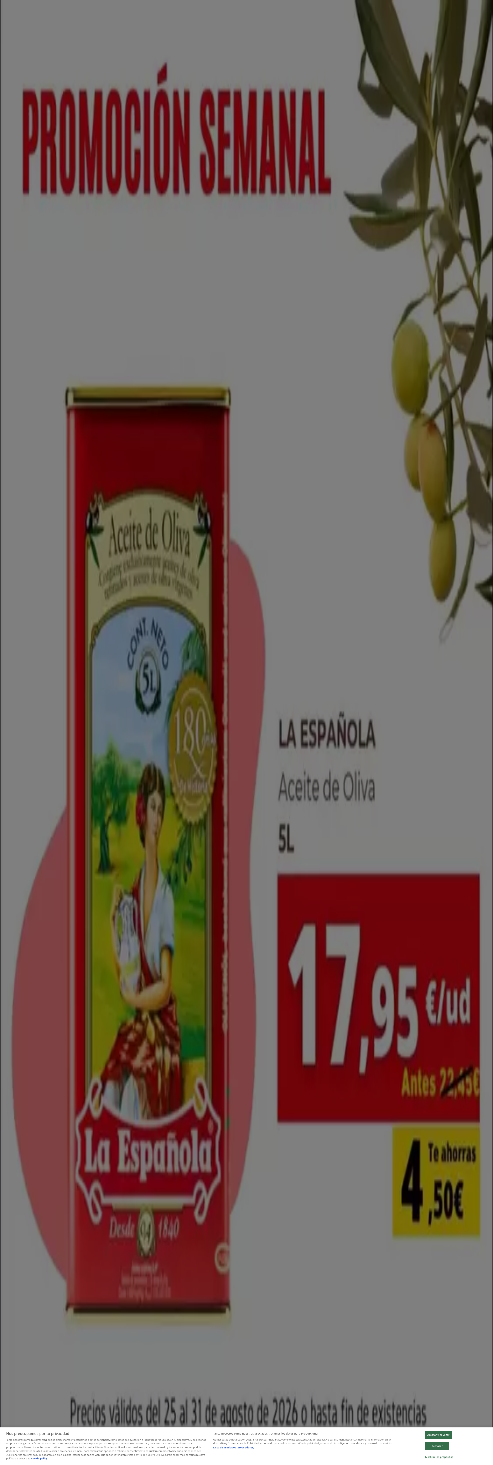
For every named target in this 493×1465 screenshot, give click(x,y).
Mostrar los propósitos (439, 1457)
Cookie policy (39, 1458)
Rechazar (437, 1446)
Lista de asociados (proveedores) (233, 1447)
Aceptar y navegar (438, 1435)
